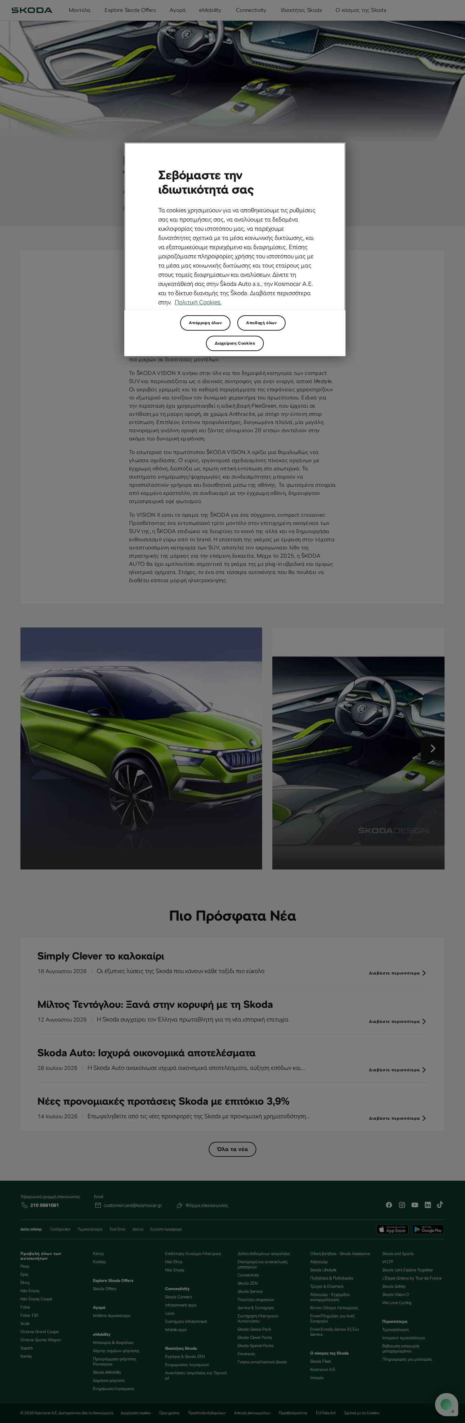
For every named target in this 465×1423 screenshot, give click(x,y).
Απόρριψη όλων (205, 322)
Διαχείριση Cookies (235, 343)
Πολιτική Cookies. (198, 302)
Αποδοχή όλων (261, 322)
